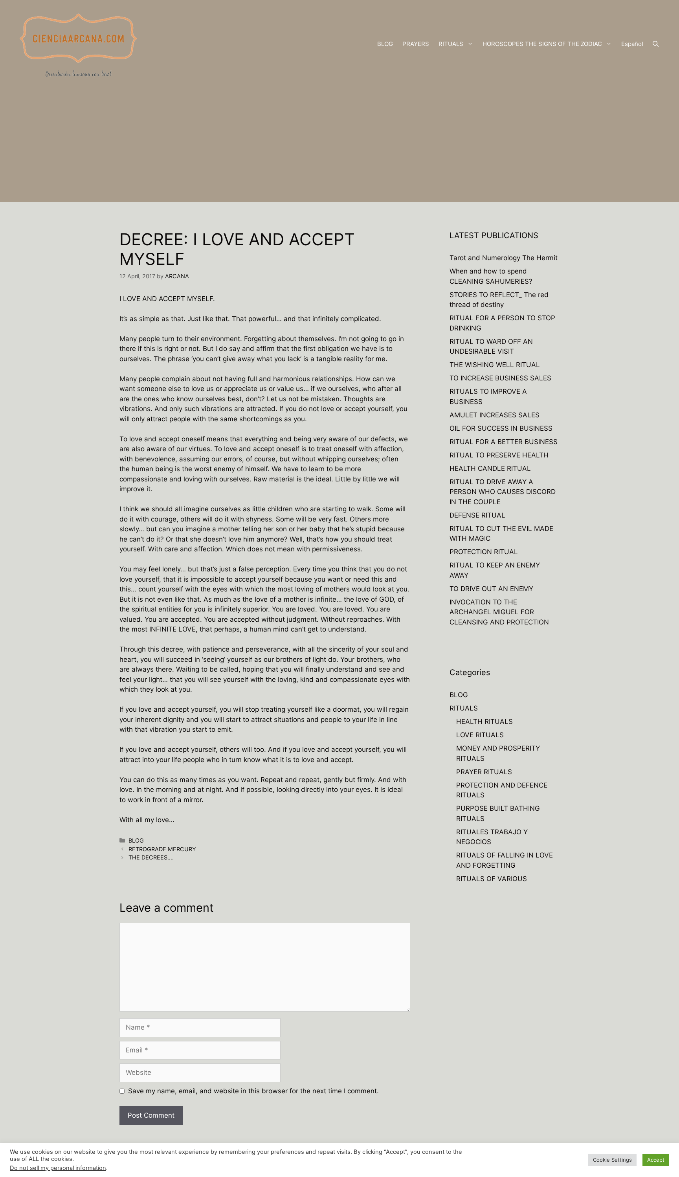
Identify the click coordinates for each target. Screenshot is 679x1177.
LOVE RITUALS (480, 735)
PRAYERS (415, 44)
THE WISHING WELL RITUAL (495, 365)
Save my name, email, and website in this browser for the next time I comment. (253, 1091)
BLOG (385, 44)
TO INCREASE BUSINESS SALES (500, 378)
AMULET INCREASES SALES (495, 415)
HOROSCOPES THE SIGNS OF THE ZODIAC (542, 44)
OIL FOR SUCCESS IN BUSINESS (501, 428)
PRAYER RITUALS (484, 772)
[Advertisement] (339, 147)
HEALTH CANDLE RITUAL (490, 468)
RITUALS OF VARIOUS (491, 879)
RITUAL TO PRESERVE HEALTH (499, 455)
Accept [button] (655, 1160)
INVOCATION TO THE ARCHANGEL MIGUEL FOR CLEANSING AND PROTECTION (499, 612)
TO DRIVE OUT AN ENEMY (491, 589)
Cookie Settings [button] (612, 1160)
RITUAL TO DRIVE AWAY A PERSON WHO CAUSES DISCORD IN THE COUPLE (503, 492)
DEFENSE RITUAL (477, 515)
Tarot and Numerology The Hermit (504, 258)
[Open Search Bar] (655, 44)
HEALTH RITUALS (484, 721)
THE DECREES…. (151, 857)
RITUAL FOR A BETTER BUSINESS (504, 442)
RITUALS (451, 44)
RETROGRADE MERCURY (162, 849)
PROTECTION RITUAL (484, 552)
